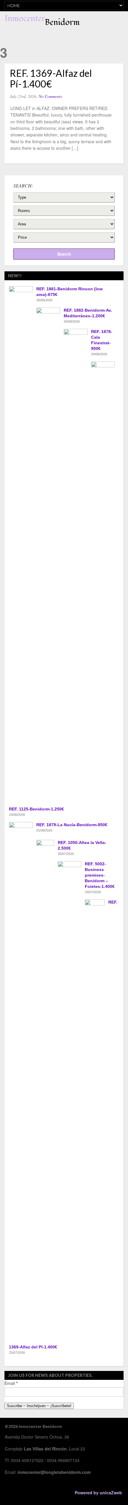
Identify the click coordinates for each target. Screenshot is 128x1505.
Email (11, 1383)
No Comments (50, 96)
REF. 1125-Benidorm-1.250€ (36, 809)
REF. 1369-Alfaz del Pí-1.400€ (51, 78)
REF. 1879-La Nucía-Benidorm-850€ (71, 824)
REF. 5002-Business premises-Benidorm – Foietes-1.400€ (100, 875)
